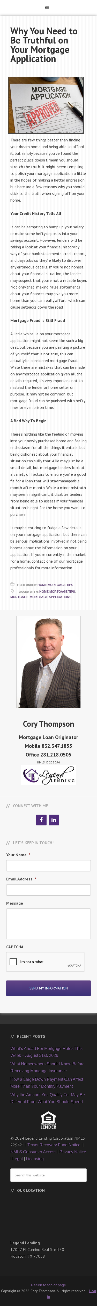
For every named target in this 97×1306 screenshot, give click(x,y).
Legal (17, 1159)
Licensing (35, 1159)
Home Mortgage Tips (55, 585)
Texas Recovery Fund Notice (54, 1145)
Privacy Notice (72, 1152)
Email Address (21, 878)
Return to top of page (48, 1285)
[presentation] (45, 962)
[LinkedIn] (54, 820)
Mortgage (19, 597)
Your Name (18, 854)
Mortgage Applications (50, 597)
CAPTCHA (15, 946)
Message (14, 903)
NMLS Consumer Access (33, 1152)
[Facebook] (41, 820)
